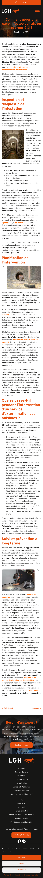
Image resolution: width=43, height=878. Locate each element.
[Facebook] (19, 841)
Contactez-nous (21, 745)
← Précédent (7, 708)
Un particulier (21, 783)
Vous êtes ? (21, 776)
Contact (21, 807)
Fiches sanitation (21, 811)
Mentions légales (21, 818)
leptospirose (7, 223)
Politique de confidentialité (12, 875)
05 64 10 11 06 (23, 2)
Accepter (21, 857)
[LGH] (11, 11)
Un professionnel (21, 779)
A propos (21, 768)
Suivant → (36, 708)
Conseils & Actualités (21, 787)
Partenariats (21, 803)
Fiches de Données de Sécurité (21, 815)
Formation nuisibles (21, 791)
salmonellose (20, 223)
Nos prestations (21, 772)
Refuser (22, 864)
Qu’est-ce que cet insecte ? (21, 794)
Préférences (21, 870)
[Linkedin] (24, 841)
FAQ (21, 800)
